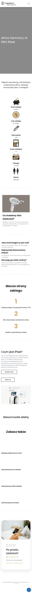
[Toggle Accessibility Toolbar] (29, 590)
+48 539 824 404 (13, 557)
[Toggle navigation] (29, 3)
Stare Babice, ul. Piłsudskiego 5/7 (14, 563)
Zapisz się (8, 379)
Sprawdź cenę (9, 372)
